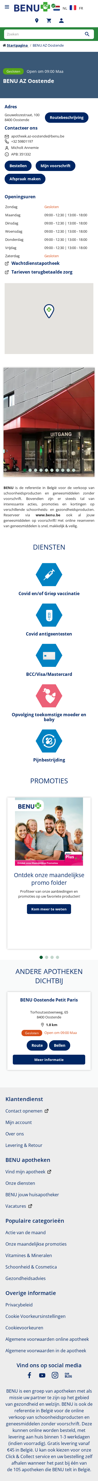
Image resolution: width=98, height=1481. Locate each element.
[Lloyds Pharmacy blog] (68, 1377)
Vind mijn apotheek (25, 1172)
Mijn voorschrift (56, 165)
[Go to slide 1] (24, 470)
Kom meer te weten (49, 909)
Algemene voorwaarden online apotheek (47, 1339)
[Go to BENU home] (32, 7)
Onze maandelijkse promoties (36, 1244)
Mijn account (18, 1122)
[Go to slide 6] (52, 470)
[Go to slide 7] (57, 470)
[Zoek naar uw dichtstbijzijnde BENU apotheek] (37, 20)
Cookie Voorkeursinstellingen (35, 1316)
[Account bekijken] (61, 20)
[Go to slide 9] (68, 470)
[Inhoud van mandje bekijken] (49, 20)
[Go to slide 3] (35, 470)
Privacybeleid (19, 1305)
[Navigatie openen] (7, 7)
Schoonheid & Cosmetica (31, 1267)
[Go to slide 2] (30, 470)
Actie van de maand (25, 1233)
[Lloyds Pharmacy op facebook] (29, 1377)
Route (37, 1045)
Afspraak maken (25, 178)
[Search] (87, 34)
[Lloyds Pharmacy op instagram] (55, 1377)
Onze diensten (20, 1183)
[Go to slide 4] (41, 470)
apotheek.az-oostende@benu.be (37, 136)
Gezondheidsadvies (25, 1278)
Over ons (14, 1134)
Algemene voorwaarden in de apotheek (45, 1351)
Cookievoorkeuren (24, 1328)
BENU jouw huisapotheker (32, 1195)
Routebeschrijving (67, 117)
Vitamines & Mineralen (28, 1255)
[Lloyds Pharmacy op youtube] (42, 1377)
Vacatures (15, 1206)
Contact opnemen (23, 1111)
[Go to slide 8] (63, 470)
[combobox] (49, 34)
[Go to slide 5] (46, 470)
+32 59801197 (22, 141)
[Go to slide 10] (73, 470)
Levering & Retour (23, 1145)
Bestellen (18, 165)
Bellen (59, 1045)
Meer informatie (49, 1059)
